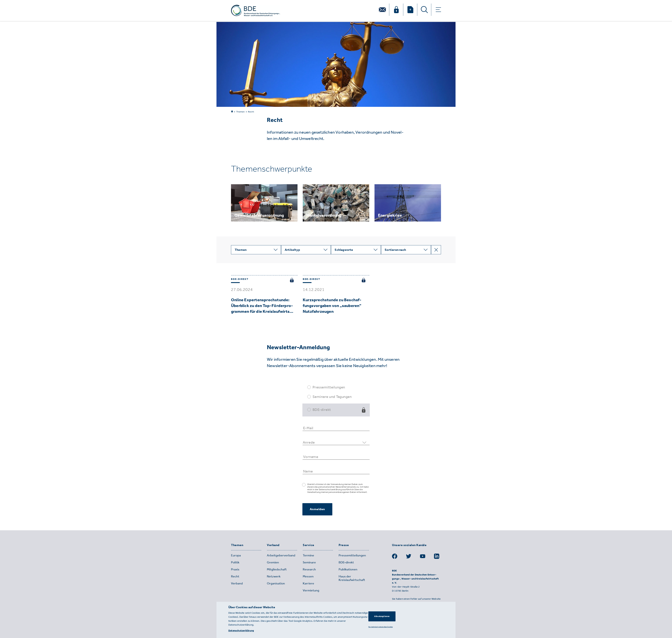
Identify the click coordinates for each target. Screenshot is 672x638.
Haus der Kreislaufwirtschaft (352, 578)
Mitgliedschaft (277, 569)
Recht (251, 112)
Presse (344, 545)
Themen (240, 112)
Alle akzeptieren (382, 616)
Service (308, 545)
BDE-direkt (322, 409)
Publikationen (348, 569)
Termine (308, 555)
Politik (235, 562)
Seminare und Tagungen (332, 396)
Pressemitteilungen (329, 387)
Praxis (235, 569)
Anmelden (317, 509)
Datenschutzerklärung (241, 630)
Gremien (273, 562)
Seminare (309, 562)
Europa (236, 555)
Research (309, 569)
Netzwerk (274, 576)
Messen (308, 576)
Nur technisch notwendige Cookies (380, 627)
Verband (273, 545)
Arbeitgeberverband (281, 555)
